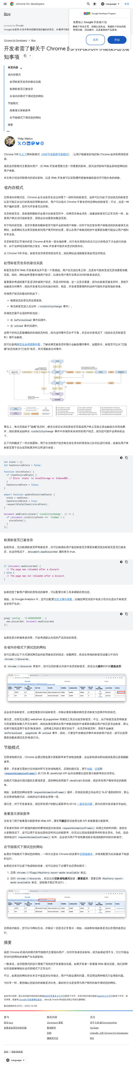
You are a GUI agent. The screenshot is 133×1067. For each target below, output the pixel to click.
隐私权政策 (17, 1051)
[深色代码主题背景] (121, 457)
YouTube (94, 1027)
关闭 (95, 39)
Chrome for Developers (15, 40)
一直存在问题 (84, 804)
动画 (89, 769)
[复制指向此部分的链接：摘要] (15, 943)
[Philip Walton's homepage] (42, 144)
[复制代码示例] (126, 457)
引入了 (23, 154)
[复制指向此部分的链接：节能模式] (22, 748)
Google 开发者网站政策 (30, 999)
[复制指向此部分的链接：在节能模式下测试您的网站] (46, 847)
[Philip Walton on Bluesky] (37, 144)
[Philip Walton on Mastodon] (33, 144)
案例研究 (51, 1027)
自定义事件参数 (63, 599)
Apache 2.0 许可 (105, 996)
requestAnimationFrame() (21, 773)
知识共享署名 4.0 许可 (54, 996)
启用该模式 (86, 854)
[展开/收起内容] (21, 68)
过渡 (97, 769)
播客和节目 (52, 1038)
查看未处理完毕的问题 (15, 1027)
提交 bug (8, 1022)
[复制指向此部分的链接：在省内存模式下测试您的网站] (49, 648)
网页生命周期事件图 (28, 344)
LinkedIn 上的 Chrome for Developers (109, 1033)
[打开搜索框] (88, 4)
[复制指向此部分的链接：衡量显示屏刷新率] (33, 814)
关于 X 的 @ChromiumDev (103, 1022)
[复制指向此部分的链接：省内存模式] (26, 188)
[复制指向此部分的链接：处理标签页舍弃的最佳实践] (46, 263)
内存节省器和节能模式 (55, 154)
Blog (7, 14)
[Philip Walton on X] (19, 144)
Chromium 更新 (55, 1022)
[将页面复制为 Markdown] (25, 56)
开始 (117, 39)
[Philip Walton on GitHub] (24, 144)
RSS (92, 1038)
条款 (6, 1051)
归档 (49, 1033)
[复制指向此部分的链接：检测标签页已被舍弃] (36, 540)
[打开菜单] (5, 4)
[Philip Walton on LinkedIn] (28, 144)
